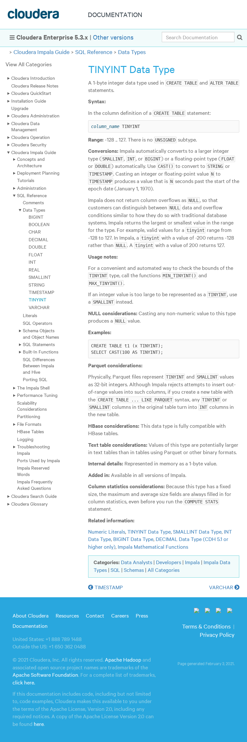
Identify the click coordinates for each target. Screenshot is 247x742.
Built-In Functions (41, 351)
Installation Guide (28, 100)
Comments (33, 202)
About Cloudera (31, 615)
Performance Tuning (37, 395)
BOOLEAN (39, 224)
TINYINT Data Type (149, 531)
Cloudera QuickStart (31, 93)
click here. (24, 682)
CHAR (35, 231)
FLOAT (36, 254)
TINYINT (37, 299)
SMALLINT (40, 277)
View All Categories (28, 64)
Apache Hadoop (123, 659)
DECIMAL (38, 239)
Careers (120, 615)
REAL (34, 269)
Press (142, 615)
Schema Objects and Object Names (41, 333)
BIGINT (36, 217)
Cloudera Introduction (33, 78)
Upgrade (19, 108)
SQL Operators (37, 323)
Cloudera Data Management (25, 126)
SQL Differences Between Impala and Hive (39, 365)
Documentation (30, 625)
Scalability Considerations (32, 405)
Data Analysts (136, 561)
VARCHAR (39, 307)
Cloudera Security (28, 144)
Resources (67, 615)
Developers (168, 561)
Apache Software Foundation (45, 674)
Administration (31, 188)
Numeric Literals (106, 531)
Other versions (113, 37)
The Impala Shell (33, 387)
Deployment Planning (38, 172)
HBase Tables (30, 431)
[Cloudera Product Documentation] (34, 15)
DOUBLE (37, 246)
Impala (192, 561)
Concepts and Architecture (31, 162)
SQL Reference (93, 51)
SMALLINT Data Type (197, 531)
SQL (115, 569)
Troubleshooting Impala (33, 449)
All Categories (163, 569)
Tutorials (25, 180)
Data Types (132, 51)
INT (32, 262)
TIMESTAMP (41, 292)
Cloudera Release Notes (35, 85)
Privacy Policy (217, 634)
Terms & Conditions (206, 626)
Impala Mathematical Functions (153, 546)
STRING (37, 284)
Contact (95, 615)
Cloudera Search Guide (34, 496)
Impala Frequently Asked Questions (34, 484)
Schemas (134, 569)
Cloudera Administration (35, 115)
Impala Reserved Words (33, 470)
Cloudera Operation (30, 137)
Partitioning (28, 416)
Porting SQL (35, 379)
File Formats (29, 424)
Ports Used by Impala (38, 460)
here (39, 723)
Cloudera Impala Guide (41, 51)
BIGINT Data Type (133, 538)
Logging (25, 439)
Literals (30, 315)
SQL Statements (39, 344)
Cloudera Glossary (29, 503)
